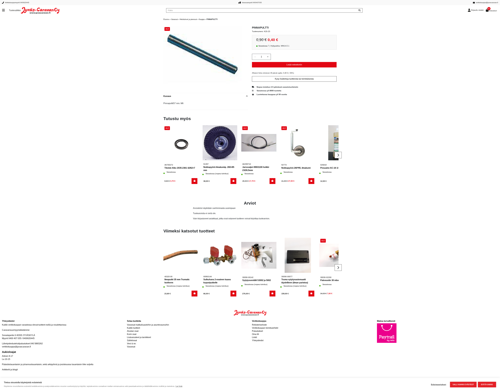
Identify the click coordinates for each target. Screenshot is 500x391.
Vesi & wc (131, 343)
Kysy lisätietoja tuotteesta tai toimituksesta (294, 79)
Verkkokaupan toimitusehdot (265, 328)
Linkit (254, 337)
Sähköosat (132, 340)
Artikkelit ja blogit (10, 369)
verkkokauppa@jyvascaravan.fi (16, 347)
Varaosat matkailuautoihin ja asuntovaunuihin (148, 325)
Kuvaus (167, 96)
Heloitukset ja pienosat (188, 19)
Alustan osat (132, 331)
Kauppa (202, 19)
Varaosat (174, 19)
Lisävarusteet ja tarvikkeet (139, 337)
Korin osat (131, 334)
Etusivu (166, 19)
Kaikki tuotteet (133, 328)
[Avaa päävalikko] (5, 10)
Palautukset (257, 331)
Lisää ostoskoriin (294, 65)
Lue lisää (179, 386)
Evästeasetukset (438, 385)
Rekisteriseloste (259, 325)
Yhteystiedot (257, 340)
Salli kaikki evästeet (463, 385)
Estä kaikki (487, 385)
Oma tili (255, 334)
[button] (194, 181)
